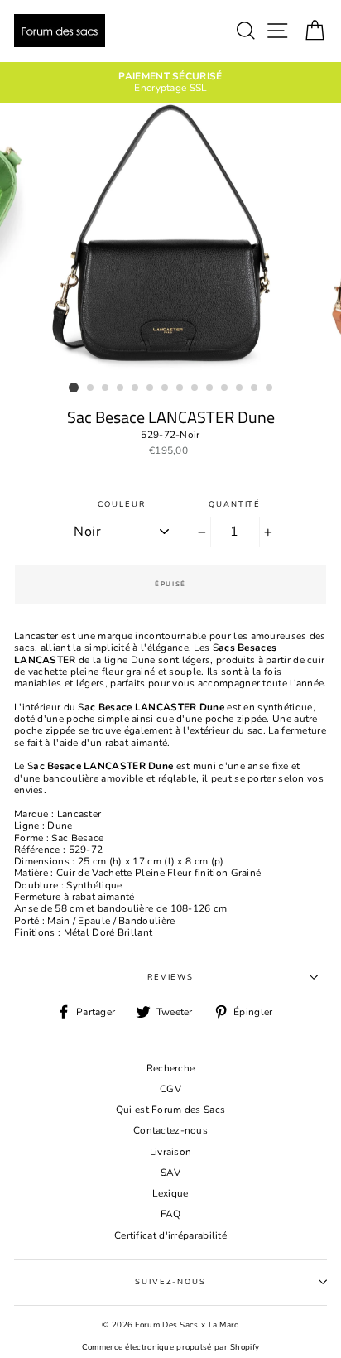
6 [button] (150, 388)
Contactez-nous (170, 1130)
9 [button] (195, 388)
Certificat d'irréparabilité (170, 1235)
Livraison (171, 1151)
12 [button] (240, 388)
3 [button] (106, 388)
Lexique (170, 1193)
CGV (170, 1089)
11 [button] (225, 388)
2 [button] (91, 388)
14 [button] (270, 388)
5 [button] (136, 388)
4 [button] (121, 388)
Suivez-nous (170, 1281)
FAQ (171, 1214)
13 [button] (255, 388)
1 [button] (74, 387)
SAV (170, 1172)
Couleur (121, 503)
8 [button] (180, 388)
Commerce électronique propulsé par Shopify (171, 1346)
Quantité (235, 503)
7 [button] (165, 388)
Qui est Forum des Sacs (171, 1109)
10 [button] (210, 388)
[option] (170, 82)
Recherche (170, 1068)
